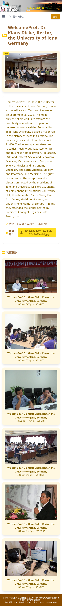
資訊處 (23, 602)
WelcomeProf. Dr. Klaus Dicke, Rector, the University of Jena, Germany (31, 299)
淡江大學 (17, 602)
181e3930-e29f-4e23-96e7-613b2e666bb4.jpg (39, 232)
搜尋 (55, 16)
